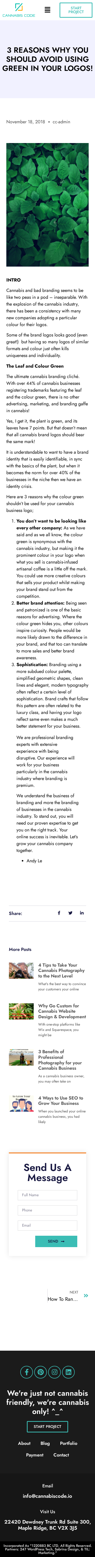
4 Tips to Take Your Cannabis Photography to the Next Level (61, 970)
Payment (34, 1455)
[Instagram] (54, 1372)
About (24, 1443)
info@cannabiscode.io (47, 1496)
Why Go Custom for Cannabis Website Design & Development (62, 1011)
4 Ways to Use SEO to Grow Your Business (60, 1101)
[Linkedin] (68, 1372)
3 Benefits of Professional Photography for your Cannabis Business (60, 1059)
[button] (47, 10)
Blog (45, 1443)
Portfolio (68, 1443)
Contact (61, 1455)
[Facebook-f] (26, 1372)
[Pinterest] (40, 1372)
